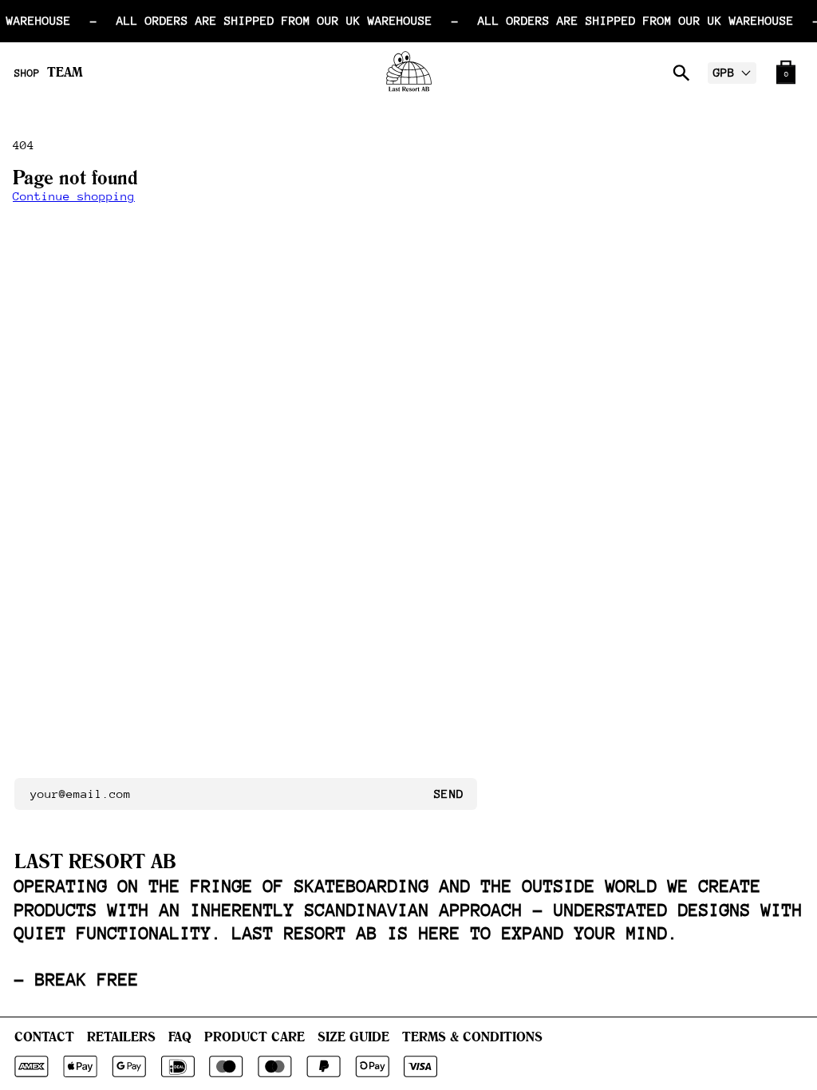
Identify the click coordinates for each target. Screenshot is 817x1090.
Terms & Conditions (472, 1036)
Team (64, 72)
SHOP (27, 73)
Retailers (121, 1036)
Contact (44, 1036)
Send (449, 793)
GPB (724, 72)
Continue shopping (74, 196)
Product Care (254, 1036)
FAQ (179, 1036)
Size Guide (353, 1036)
